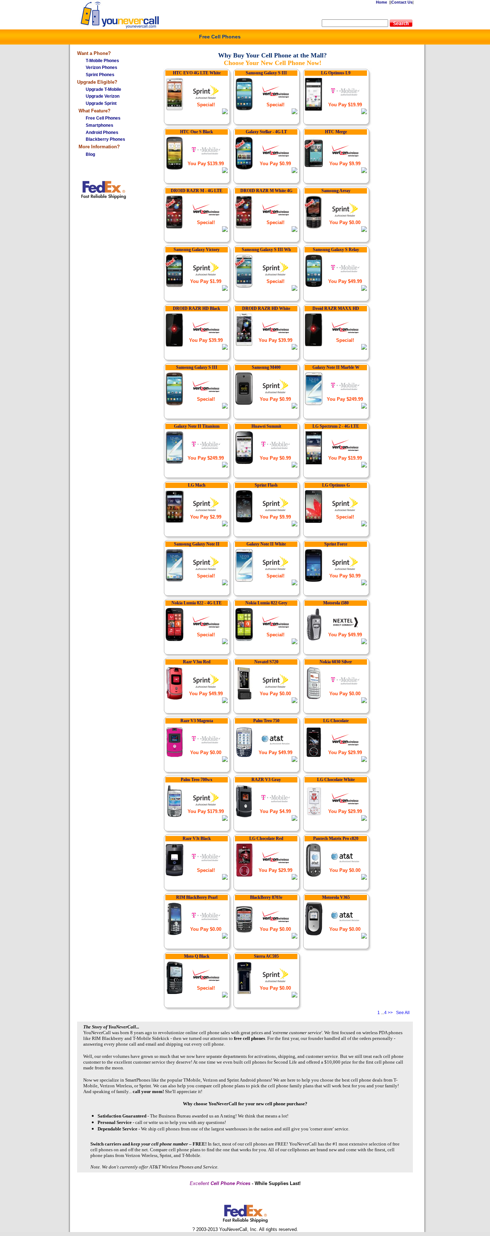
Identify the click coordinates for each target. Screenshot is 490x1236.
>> (390, 1012)
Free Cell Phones (220, 37)
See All (403, 1012)
